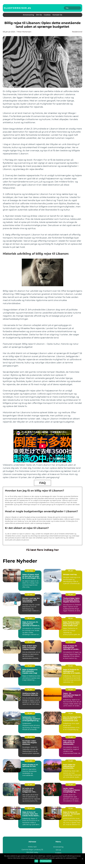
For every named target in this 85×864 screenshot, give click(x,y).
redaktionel (77, 32)
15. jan (30, 713)
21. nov (29, 594)
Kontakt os (57, 15)
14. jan (70, 737)
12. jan (70, 808)
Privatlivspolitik (46, 861)
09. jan (70, 571)
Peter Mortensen (24, 32)
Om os (39, 15)
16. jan (70, 666)
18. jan (70, 594)
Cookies (47, 15)
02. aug (30, 571)
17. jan (30, 642)
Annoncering (28, 15)
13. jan (30, 784)
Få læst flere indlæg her (42, 549)
